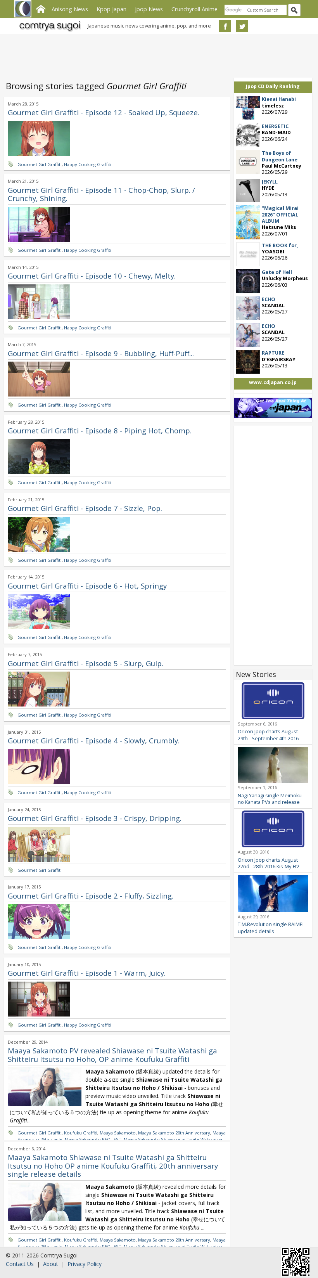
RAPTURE (273, 353)
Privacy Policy (84, 1264)
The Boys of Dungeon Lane (279, 156)
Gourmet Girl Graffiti (39, 164)
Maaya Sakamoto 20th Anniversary (174, 1133)
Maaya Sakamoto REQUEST (93, 1139)
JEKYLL (270, 181)
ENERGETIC (275, 126)
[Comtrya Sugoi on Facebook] (225, 26)
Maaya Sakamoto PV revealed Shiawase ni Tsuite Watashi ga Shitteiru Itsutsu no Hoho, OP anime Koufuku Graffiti (112, 1055)
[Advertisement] (157, 54)
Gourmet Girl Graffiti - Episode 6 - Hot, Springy (87, 586)
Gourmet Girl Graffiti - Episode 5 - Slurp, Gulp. (85, 663)
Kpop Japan (111, 9)
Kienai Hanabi (279, 99)
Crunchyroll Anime (194, 9)
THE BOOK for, (280, 245)
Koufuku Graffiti (80, 1133)
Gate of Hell (277, 272)
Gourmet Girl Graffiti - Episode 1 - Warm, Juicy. (87, 973)
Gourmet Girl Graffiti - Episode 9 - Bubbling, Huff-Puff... (101, 353)
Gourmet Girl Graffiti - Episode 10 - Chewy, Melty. (92, 276)
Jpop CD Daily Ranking (273, 86)
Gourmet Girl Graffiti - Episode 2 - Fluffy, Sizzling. (90, 895)
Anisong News (70, 9)
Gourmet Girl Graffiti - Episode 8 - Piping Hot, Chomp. (100, 430)
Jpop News (149, 9)
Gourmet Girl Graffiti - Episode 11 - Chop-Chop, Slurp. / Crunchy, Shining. (101, 194)
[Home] (41, 8)
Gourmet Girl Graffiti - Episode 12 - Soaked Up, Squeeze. (103, 112)
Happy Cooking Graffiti (87, 164)
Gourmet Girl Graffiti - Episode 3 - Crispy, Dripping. (94, 818)
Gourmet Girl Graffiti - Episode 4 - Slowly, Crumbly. (94, 740)
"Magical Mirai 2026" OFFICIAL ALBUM (280, 214)
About (50, 1264)
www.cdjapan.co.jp (273, 382)
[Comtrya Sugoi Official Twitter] (242, 26)
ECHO (268, 299)
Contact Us (20, 1264)
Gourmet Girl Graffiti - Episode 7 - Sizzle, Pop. (85, 508)
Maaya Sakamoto (118, 1133)
